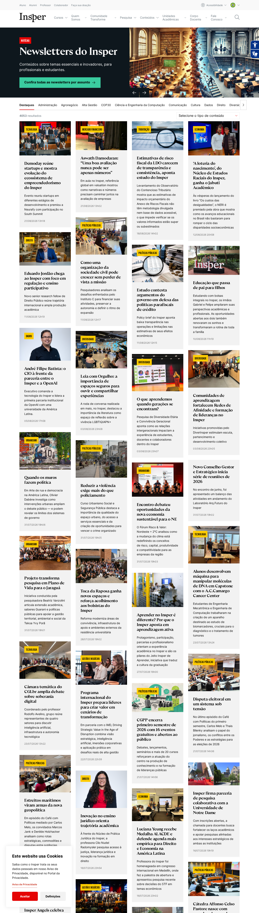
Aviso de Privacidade (24, 884)
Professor (45, 5)
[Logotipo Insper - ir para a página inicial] (32, 17)
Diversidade (237, 105)
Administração (47, 105)
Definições (53, 896)
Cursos (58, 17)
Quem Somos (75, 17)
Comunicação (178, 105)
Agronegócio (69, 105)
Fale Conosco (216, 17)
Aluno (22, 5)
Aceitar (25, 896)
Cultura (195, 105)
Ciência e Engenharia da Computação (140, 105)
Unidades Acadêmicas (170, 17)
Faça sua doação (81, 5)
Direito (221, 105)
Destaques (26, 105)
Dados (208, 105)
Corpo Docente (195, 17)
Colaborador (61, 5)
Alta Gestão (89, 105)
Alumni (33, 5)
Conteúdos (147, 17)
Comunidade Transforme (98, 17)
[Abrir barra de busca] (237, 17)
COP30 (106, 105)
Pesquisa (126, 17)
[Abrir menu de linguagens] (235, 5)
